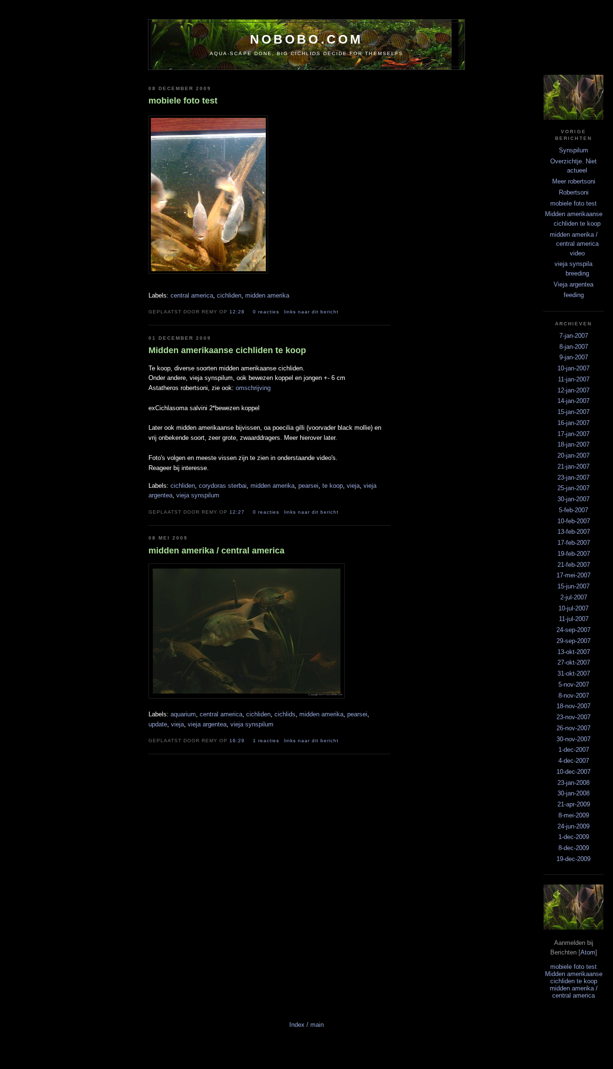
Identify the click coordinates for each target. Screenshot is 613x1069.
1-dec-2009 (573, 836)
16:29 (238, 740)
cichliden (229, 295)
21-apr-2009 (573, 804)
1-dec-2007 (573, 749)
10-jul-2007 (573, 608)
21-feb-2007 (573, 564)
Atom (587, 952)
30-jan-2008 (573, 793)
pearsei (308, 485)
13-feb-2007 (573, 531)
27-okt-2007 (573, 662)
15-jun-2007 (573, 586)
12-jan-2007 (573, 390)
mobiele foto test (573, 203)
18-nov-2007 (573, 706)
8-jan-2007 (573, 346)
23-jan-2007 (573, 477)
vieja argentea (207, 724)
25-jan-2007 (573, 488)
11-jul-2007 (574, 618)
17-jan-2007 (573, 433)
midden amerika (267, 295)
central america (191, 295)
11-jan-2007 (574, 379)
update (157, 724)
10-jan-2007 (573, 368)
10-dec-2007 (573, 771)
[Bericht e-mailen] (348, 311)
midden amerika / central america (574, 992)
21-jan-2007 (573, 466)
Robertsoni (574, 192)
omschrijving (253, 387)
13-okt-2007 (573, 651)
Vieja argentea (573, 284)
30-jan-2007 (573, 499)
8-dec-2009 (573, 847)
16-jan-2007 (573, 422)
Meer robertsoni (573, 181)
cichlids (284, 714)
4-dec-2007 (573, 760)
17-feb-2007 (573, 542)
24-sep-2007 (573, 629)
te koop (332, 485)
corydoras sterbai (223, 485)
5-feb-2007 (573, 510)
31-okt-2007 (573, 673)
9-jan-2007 (573, 357)
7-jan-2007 (573, 335)
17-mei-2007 (573, 575)
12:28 (238, 311)
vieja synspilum (197, 495)
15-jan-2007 (573, 411)
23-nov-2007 (573, 717)
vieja (353, 485)
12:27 (238, 512)
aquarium (183, 714)
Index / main (306, 1024)
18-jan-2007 (573, 444)
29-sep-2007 (573, 640)
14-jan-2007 (573, 400)
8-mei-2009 (573, 815)
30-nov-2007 (573, 739)
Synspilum (573, 150)
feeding (574, 295)
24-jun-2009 (573, 826)
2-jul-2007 (573, 597)
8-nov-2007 (573, 695)
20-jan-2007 (573, 455)
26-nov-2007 (573, 728)
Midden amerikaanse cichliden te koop (573, 977)
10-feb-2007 (573, 521)
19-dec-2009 (573, 858)
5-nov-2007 (573, 684)
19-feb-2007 (573, 553)
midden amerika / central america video (574, 244)
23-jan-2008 (573, 782)
